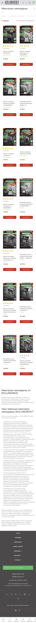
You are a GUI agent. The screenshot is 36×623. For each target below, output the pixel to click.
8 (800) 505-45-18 (18, 574)
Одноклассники (20, 594)
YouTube (16, 594)
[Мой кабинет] (29, 3)
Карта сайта (18, 546)
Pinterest (18, 599)
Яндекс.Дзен (25, 594)
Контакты (18, 542)
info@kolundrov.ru (18, 576)
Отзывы (18, 537)
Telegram (11, 594)
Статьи (17, 560)
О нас (18, 533)
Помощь (17, 551)
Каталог (17, 555)
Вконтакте (7, 594)
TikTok (29, 594)
